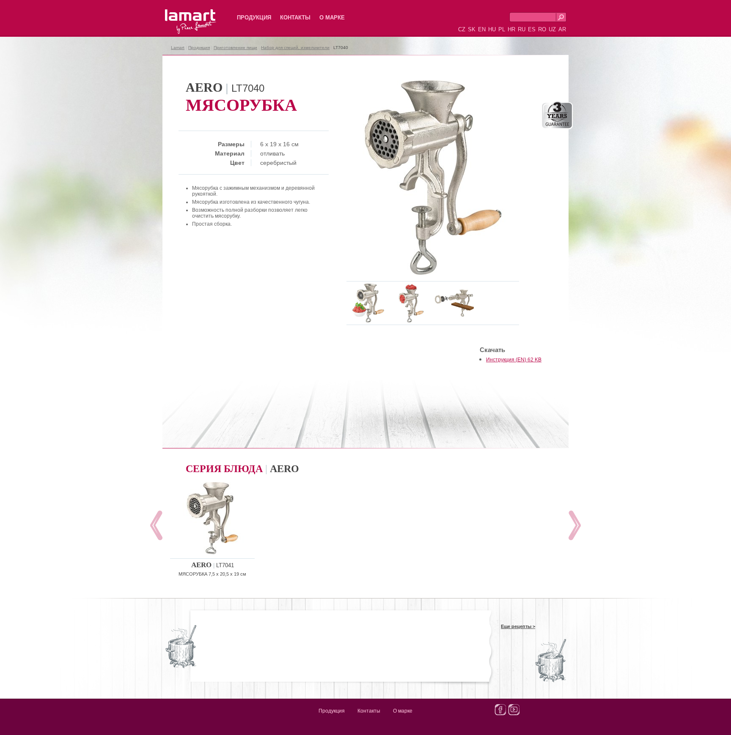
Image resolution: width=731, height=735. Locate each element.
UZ (552, 29)
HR (511, 29)
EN (482, 29)
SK (471, 29)
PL (501, 29)
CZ (461, 29)
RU (521, 29)
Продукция (254, 17)
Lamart (181, 14)
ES (532, 29)
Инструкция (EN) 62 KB (513, 360)
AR (562, 29)
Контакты (295, 17)
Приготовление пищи (235, 47)
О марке (332, 17)
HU (492, 29)
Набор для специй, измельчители (295, 47)
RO (542, 29)
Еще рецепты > (518, 626)
